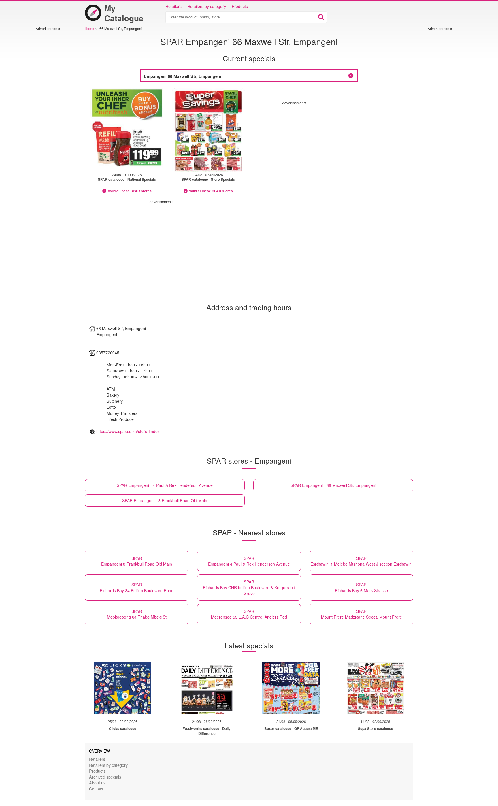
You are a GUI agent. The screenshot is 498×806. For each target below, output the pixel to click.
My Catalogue (124, 13)
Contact (96, 789)
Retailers (173, 6)
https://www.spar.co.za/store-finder (127, 431)
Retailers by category (206, 6)
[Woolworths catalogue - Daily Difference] (207, 688)
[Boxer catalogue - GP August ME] (291, 688)
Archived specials (105, 777)
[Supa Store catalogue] (375, 688)
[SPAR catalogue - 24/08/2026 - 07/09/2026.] (126, 130)
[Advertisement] (53, 117)
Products (240, 6)
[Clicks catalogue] (122, 688)
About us (97, 782)
